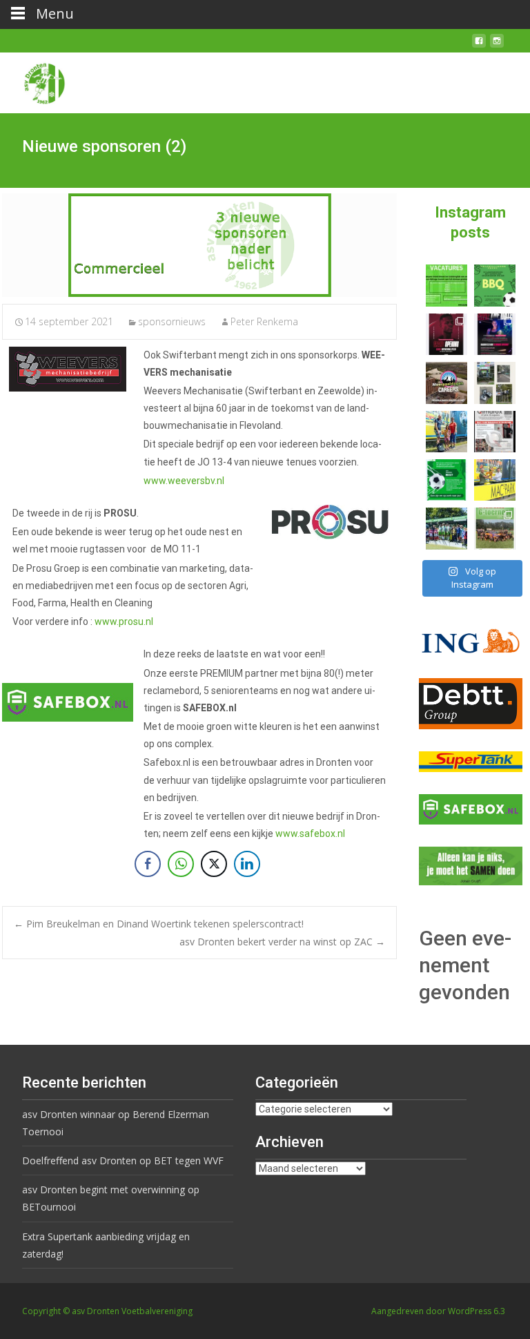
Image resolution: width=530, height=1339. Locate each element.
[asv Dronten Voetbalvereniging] (33, 80)
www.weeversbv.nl (184, 480)
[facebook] (479, 45)
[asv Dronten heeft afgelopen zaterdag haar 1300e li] (446, 431)
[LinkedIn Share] (247, 864)
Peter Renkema (264, 321)
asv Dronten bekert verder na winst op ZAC (282, 941)
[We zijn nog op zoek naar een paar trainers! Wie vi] (446, 285)
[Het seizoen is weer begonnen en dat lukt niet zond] (495, 285)
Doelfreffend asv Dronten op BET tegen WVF (123, 1160)
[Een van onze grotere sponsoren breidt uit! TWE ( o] (495, 334)
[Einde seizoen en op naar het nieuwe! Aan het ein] (495, 480)
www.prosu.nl (124, 621)
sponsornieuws (172, 321)
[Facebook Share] (148, 864)
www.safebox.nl (310, 833)
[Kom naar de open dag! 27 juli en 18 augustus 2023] (495, 431)
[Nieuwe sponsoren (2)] (199, 245)
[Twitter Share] (214, 864)
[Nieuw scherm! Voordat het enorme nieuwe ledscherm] (495, 382)
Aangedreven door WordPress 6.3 (438, 1311)
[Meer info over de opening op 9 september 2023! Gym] (446, 334)
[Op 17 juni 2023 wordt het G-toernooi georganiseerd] (495, 528)
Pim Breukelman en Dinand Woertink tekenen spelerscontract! (159, 923)
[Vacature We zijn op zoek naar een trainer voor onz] (446, 480)
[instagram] (497, 45)
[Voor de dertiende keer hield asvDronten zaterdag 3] (446, 528)
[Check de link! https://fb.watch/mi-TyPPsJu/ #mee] (446, 382)
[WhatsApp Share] (181, 864)
